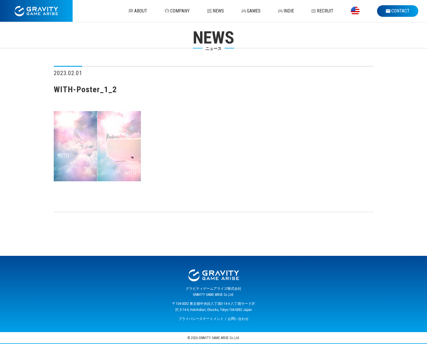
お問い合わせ (238, 319)
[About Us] (355, 11)
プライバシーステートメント (201, 319)
